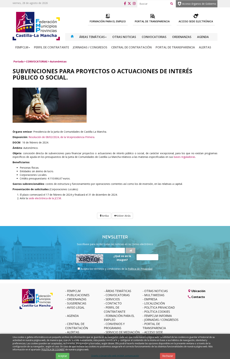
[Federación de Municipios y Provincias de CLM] (36, 26)
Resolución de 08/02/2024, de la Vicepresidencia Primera (61, 137)
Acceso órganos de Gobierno (199, 3)
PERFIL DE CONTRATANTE (51, 47)
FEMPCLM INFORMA (158, 316)
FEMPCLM (21, 47)
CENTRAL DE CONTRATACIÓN (131, 47)
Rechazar (167, 356)
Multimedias (154, 295)
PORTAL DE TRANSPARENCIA (175, 47)
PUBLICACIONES (78, 295)
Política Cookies (157, 312)
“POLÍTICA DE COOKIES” (53, 349)
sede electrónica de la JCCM (45, 198)
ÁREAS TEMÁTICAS (92, 37)
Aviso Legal (76, 308)
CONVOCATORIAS (154, 37)
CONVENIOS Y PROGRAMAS (114, 326)
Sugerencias (76, 303)
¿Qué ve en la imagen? (122, 257)
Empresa (150, 299)
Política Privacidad (159, 308)
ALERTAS (205, 47)
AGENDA (203, 37)
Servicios (113, 299)
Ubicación (198, 291)
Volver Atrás (124, 215)
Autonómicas (58, 61)
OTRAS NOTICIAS (124, 37)
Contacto (114, 303)
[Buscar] (171, 3)
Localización (154, 303)
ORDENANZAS (181, 37)
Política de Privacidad (140, 268)
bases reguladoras (184, 157)
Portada (18, 61)
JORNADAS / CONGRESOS (90, 47)
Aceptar (62, 356)
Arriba (105, 215)
